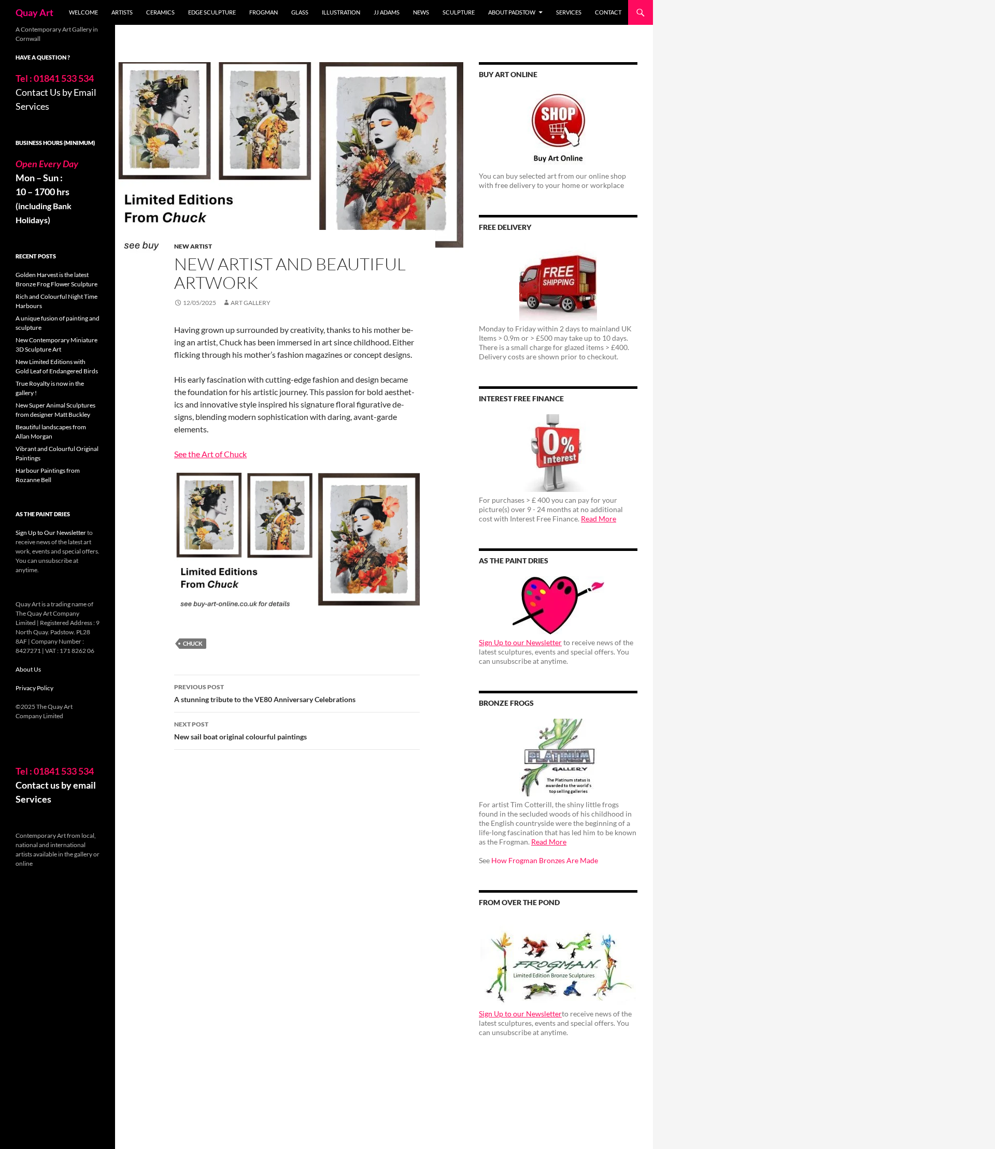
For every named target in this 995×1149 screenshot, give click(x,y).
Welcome (83, 12)
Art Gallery (251, 303)
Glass (299, 12)
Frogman (263, 12)
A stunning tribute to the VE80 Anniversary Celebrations (265, 693)
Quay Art (34, 12)
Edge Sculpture (212, 12)
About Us (28, 669)
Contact (608, 12)
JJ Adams (387, 12)
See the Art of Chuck (210, 454)
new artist (193, 246)
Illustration (341, 12)
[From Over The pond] (558, 962)
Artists (122, 12)
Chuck (193, 643)
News (421, 12)
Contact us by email (56, 785)
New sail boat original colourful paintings (240, 730)
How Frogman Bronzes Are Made (544, 860)
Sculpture (459, 12)
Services (568, 12)
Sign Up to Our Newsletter (51, 532)
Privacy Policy (34, 688)
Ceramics (160, 12)
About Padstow (511, 12)
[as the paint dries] (558, 605)
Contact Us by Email (56, 92)
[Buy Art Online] (558, 129)
